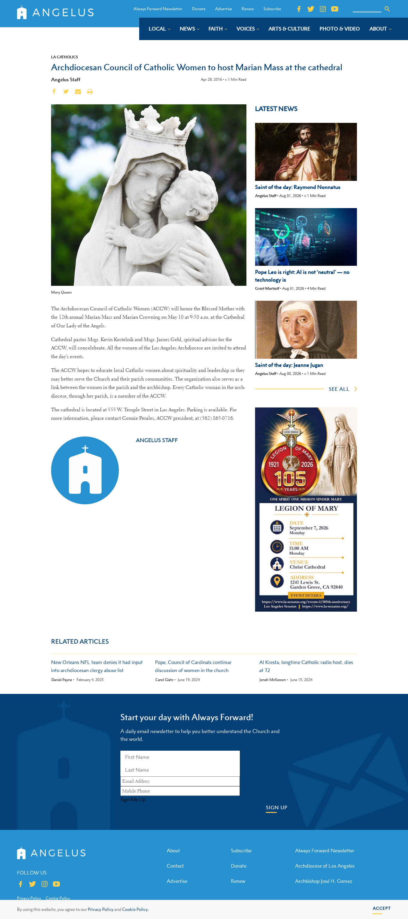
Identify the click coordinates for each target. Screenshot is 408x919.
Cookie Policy (58, 898)
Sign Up (277, 807)
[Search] (387, 9)
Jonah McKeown (273, 679)
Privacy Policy (100, 909)
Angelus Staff (65, 80)
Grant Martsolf (267, 288)
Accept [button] (382, 908)
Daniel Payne (61, 679)
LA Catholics (64, 56)
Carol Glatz (164, 679)
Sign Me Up (132, 799)
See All (339, 389)
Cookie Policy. (135, 909)
